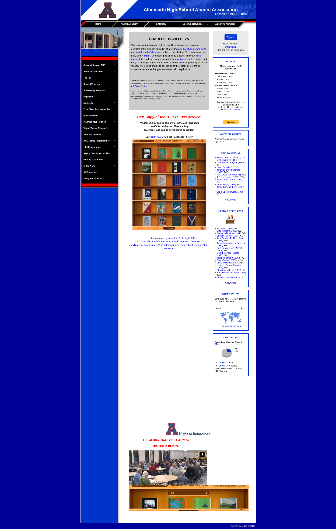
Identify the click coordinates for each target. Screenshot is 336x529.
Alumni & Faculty (126, 24)
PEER (147, 55)
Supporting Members (225, 24)
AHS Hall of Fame (91, 134)
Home (98, 24)
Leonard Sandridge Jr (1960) (230, 162)
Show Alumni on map (231, 326)
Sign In (230, 37)
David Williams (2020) (227, 263)
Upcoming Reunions (190, 24)
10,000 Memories (91, 147)
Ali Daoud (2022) (225, 228)
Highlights (88, 97)
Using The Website (92, 178)
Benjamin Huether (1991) (229, 233)
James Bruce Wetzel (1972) (230, 179)
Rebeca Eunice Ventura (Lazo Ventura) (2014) (231, 158)
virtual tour (182, 59)
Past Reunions (90, 115)
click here (156, 137)
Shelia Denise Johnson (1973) (231, 272)
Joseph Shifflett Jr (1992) (228, 258)
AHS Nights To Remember (96, 141)
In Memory (156, 24)
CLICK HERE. (234, 109)
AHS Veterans (90, 172)
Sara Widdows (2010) (227, 260)
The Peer (87, 78)
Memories (87, 103)
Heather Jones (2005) (227, 277)
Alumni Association (92, 71)
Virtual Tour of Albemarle (95, 128)
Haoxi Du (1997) (224, 167)
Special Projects (91, 84)
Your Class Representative (96, 109)
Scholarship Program (93, 90)
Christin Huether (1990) (228, 236)
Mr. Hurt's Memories (93, 159)
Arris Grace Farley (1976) (229, 175)
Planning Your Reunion (94, 122)
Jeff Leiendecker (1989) (228, 177)
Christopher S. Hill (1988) (229, 270)
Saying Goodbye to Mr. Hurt (97, 153)
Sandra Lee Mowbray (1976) (230, 192)
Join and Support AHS (93, 65)
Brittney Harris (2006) (227, 231)
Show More (230, 200)
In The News (89, 166)
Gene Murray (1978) (226, 184)
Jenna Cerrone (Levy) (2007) (230, 187)
